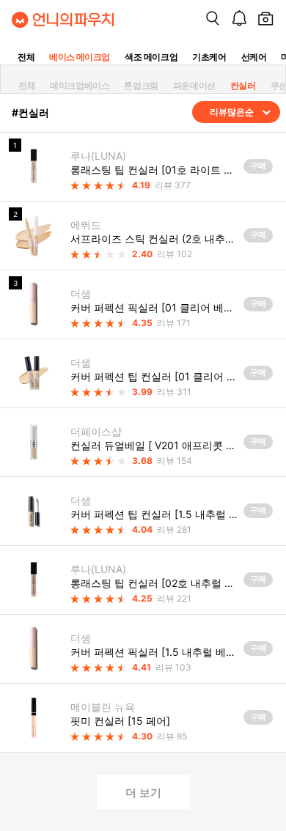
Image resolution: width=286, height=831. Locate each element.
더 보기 (143, 791)
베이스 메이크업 (79, 56)
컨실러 (243, 85)
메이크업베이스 (79, 85)
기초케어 (209, 56)
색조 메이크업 (151, 56)
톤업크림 (141, 85)
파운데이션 (194, 85)
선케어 (254, 56)
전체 (26, 56)
